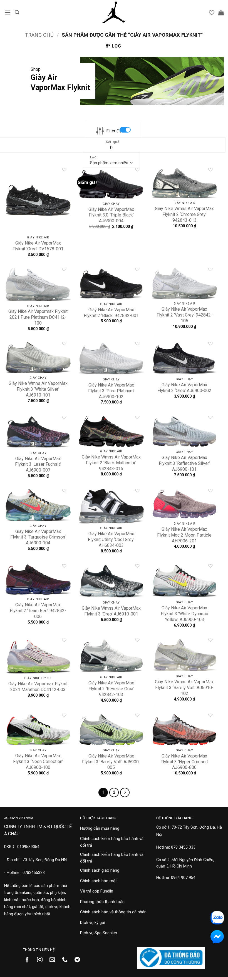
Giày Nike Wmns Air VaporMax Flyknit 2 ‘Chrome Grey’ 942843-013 (184, 214)
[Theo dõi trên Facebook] (29, 960)
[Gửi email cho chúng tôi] (54, 960)
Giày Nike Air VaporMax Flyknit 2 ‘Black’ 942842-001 (111, 312)
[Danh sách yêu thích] (211, 12)
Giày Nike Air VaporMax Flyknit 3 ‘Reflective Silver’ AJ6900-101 (184, 463)
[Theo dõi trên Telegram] (79, 960)
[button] (7, 12)
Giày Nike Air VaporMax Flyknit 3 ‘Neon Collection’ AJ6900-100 (38, 761)
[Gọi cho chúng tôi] (67, 960)
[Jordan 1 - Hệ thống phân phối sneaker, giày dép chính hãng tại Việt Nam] (114, 12)
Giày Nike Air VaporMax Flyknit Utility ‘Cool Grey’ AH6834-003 (111, 539)
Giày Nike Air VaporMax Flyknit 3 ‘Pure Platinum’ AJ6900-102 (111, 390)
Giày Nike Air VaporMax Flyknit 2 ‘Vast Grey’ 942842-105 (184, 314)
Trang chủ (39, 35)
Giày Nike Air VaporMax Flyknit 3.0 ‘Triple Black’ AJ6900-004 (111, 215)
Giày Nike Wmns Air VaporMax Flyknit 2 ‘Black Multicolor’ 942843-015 (111, 462)
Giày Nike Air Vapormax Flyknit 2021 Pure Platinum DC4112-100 (38, 317)
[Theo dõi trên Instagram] (42, 960)
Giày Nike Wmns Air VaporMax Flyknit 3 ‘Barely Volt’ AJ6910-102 (184, 687)
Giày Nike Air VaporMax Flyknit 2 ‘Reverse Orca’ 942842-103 (111, 688)
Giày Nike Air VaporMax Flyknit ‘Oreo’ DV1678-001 (38, 245)
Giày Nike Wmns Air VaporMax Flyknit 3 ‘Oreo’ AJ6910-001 (111, 611)
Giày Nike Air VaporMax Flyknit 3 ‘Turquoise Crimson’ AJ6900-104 (38, 537)
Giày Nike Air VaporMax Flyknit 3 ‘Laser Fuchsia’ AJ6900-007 (38, 464)
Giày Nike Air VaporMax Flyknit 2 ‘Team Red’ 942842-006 (38, 610)
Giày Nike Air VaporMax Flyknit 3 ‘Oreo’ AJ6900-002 (184, 387)
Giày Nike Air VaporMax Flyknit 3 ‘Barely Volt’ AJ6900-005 (111, 761)
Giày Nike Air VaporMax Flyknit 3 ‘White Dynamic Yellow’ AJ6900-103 (184, 613)
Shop (36, 69)
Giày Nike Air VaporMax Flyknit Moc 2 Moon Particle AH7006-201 (184, 535)
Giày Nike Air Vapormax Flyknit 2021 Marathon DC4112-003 (38, 686)
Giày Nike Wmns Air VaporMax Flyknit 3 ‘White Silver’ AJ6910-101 (38, 389)
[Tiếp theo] (125, 792)
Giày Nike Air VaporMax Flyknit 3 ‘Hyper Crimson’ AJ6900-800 (184, 761)
